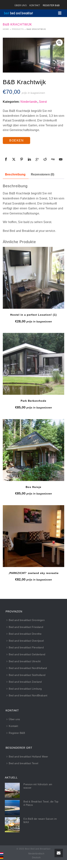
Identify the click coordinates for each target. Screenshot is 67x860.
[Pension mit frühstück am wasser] (12, 790)
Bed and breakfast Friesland (26, 627)
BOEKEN (16, 140)
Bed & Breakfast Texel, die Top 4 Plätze (40, 803)
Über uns (14, 719)
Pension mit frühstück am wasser (37, 786)
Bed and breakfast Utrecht (25, 661)
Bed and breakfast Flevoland (26, 647)
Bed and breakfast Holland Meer (28, 756)
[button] (59, 42)
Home (6, 29)
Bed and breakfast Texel (23, 763)
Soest (43, 101)
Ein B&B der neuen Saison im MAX (40, 820)
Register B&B (17, 732)
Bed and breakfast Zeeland (25, 681)
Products (18, 29)
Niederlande (28, 101)
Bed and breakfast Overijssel (26, 640)
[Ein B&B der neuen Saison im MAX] (12, 824)
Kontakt (13, 725)
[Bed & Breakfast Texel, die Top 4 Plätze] (12, 807)
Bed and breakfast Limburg (25, 688)
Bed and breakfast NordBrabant (28, 695)
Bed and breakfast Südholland (27, 674)
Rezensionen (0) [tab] (42, 174)
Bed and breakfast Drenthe (25, 633)
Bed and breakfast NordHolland (28, 668)
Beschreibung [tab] (15, 174)
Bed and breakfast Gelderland (27, 654)
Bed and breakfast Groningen (26, 620)
